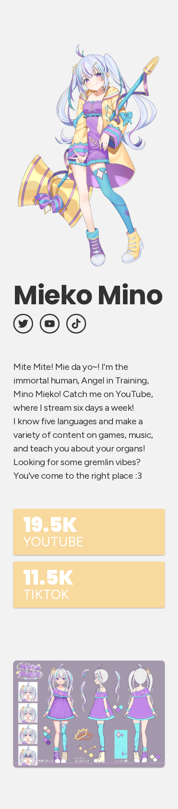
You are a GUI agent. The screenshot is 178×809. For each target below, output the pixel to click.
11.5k (48, 583)
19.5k (53, 530)
